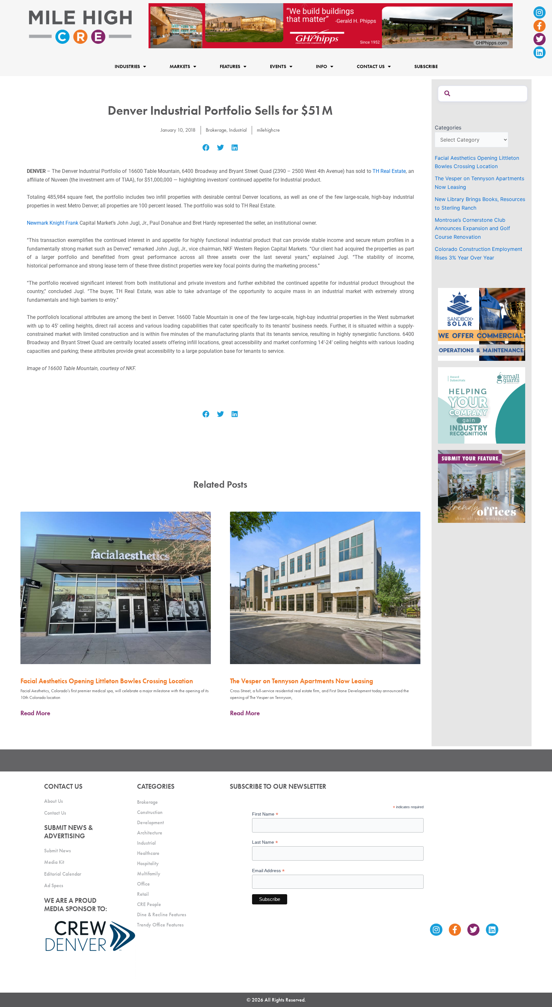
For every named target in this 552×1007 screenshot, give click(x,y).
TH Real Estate (389, 171)
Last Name (265, 842)
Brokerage (216, 130)
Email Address (268, 871)
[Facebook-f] (539, 26)
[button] (206, 147)
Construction (150, 812)
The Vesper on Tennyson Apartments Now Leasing (301, 681)
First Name (265, 814)
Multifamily (148, 873)
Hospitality (148, 863)
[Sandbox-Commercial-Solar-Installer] (481, 324)
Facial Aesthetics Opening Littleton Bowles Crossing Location (106, 681)
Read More (35, 713)
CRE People (149, 904)
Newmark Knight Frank (52, 223)
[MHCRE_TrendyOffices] (481, 486)
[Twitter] (539, 39)
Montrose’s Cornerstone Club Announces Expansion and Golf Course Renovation (472, 228)
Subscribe (426, 66)
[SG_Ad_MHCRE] (481, 405)
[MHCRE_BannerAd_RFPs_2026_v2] (331, 25)
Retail (143, 894)
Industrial (238, 130)
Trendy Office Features (160, 924)
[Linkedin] (539, 52)
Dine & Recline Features (161, 914)
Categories (448, 127)
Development (150, 822)
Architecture (149, 832)
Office (143, 883)
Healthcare (148, 853)
